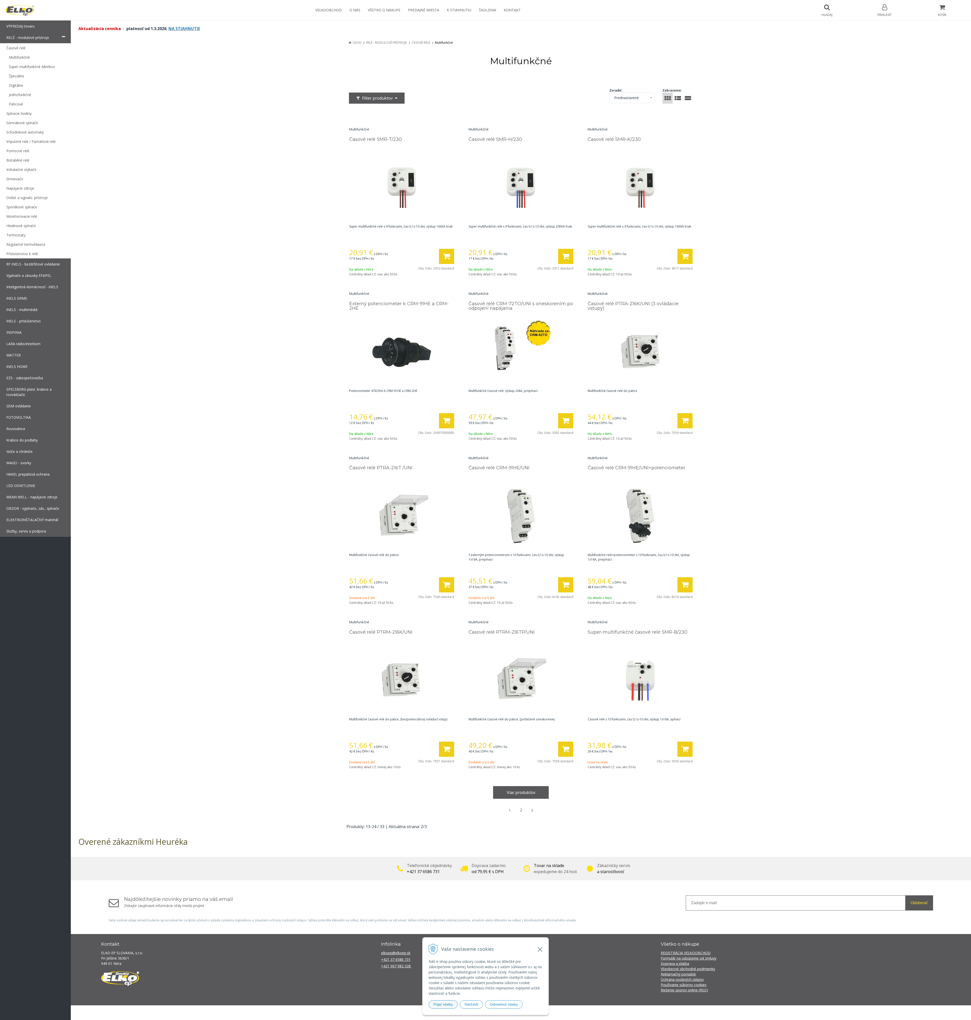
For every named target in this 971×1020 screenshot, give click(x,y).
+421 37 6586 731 (396, 959)
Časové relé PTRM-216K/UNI (380, 632)
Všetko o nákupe (384, 10)
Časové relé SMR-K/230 (614, 139)
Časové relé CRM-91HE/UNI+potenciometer (636, 468)
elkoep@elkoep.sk (395, 952)
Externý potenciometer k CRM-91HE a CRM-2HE (399, 306)
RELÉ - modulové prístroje (386, 42)
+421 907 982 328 (396, 966)
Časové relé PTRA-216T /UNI (380, 468)
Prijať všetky (443, 1004)
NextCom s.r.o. (576, 1012)
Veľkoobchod (328, 10)
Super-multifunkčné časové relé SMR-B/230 (637, 632)
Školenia (487, 10)
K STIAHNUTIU (459, 10)
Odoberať (919, 903)
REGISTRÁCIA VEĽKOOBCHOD (686, 952)
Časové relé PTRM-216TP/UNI (502, 632)
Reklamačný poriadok (678, 974)
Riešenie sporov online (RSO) (684, 990)
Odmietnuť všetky (504, 1004)
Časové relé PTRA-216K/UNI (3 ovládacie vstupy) (633, 306)
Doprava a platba (675, 963)
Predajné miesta (423, 10)
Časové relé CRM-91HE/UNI (499, 468)
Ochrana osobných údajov (682, 979)
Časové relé (421, 42)
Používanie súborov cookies (684, 984)
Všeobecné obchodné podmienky (688, 968)
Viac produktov (521, 792)
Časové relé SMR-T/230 (375, 139)
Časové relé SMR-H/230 (495, 139)
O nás (354, 10)
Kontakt (512, 10)
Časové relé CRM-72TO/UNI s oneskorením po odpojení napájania (521, 306)
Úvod (356, 42)
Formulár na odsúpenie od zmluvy (688, 958)
